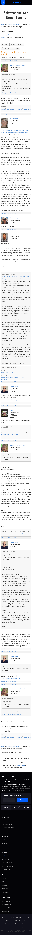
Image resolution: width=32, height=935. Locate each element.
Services (4, 852)
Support (4, 878)
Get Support (22, 920)
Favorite (16, 48)
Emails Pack (5, 840)
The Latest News (7, 824)
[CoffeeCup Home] (17, 2)
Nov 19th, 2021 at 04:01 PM (9, 213)
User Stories (5, 892)
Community (5, 875)
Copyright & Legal (10, 923)
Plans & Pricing (6, 869)
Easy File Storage (7, 862)
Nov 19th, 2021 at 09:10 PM (9, 229)
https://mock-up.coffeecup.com (9, 434)
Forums (8, 24)
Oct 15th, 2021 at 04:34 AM (9, 60)
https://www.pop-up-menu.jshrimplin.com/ (14, 133)
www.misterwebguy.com (7, 372)
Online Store (26, 917)
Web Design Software (12, 920)
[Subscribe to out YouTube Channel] (23, 808)
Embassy (4, 885)
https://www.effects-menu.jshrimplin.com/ (14, 130)
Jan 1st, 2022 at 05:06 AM (8, 440)
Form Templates (6, 908)
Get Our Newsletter (8, 827)
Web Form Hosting (7, 866)
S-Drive (4, 855)
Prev (4, 57)
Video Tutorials (6, 882)
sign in (7, 35)
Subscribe (6, 48)
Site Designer (17, 24)
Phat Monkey (14, 387)
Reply (21, 44)
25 (10, 57)
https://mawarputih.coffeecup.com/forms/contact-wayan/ (16, 109)
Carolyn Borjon (14, 218)
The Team (5, 820)
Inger (11, 410)
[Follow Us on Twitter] (14, 808)
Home (2, 24)
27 (15, 57)
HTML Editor (8, 782)
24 (7, 57)
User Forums (5, 888)
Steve (12, 234)
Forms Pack (5, 843)
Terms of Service (17, 931)
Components (5, 911)
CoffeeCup (5, 817)
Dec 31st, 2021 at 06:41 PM (9, 382)
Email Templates (6, 904)
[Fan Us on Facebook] (19, 808)
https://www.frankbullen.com (11, 93)
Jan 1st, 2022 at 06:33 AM (8, 651)
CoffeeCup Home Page (15, 917)
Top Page (4, 917)
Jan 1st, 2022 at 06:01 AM (8, 537)
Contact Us (5, 831)
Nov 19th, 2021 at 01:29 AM (9, 114)
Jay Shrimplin (14, 119)
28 (17, 57)
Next (20, 57)
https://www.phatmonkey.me (10, 678)
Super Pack (5, 847)
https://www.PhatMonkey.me (8, 403)
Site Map (24, 923)
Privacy (18, 923)
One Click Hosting (7, 859)
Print (13, 44)
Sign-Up (22, 800)
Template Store (7, 897)
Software (5, 836)
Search (5, 44)
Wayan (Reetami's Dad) (17, 65)
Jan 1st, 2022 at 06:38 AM (8, 684)
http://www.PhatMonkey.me (10, 400)
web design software (17, 784)
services (4, 786)
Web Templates (6, 901)
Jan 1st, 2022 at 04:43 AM (8, 406)
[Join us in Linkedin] (28, 808)
